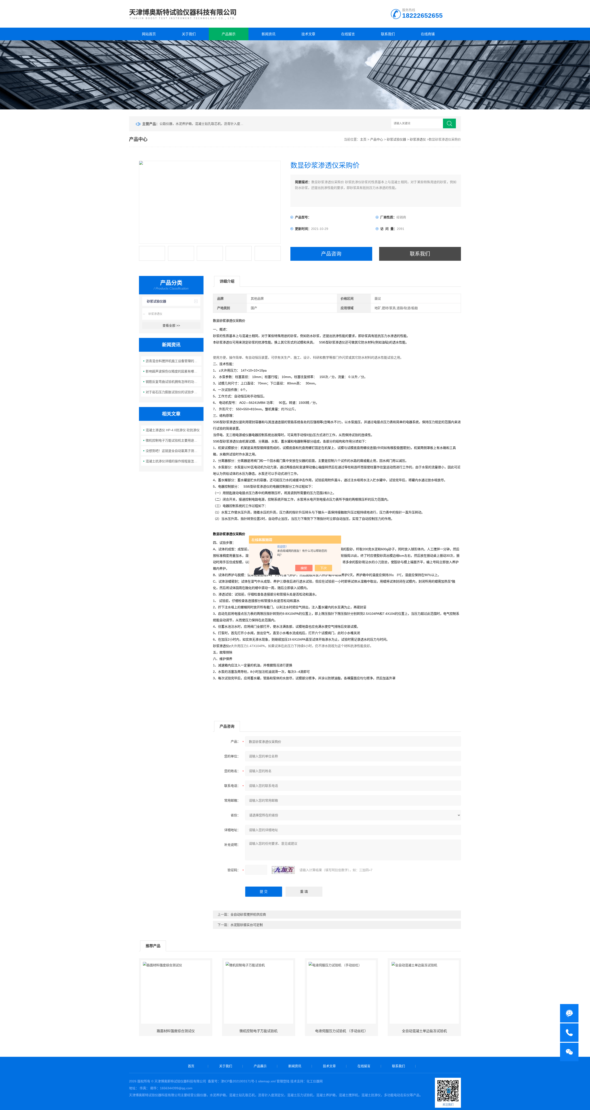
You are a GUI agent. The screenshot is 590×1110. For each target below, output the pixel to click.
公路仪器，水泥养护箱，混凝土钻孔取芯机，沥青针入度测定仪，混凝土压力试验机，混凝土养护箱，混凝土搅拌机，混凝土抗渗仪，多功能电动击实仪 (202, 124)
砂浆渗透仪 (418, 139)
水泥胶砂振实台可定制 (246, 925)
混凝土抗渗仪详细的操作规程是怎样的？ (174, 461)
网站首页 (149, 34)
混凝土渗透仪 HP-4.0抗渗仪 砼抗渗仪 (173, 430)
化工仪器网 (315, 1081)
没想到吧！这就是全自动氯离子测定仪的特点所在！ (174, 451)
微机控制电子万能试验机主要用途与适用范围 (174, 440)
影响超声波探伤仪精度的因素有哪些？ (173, 371)
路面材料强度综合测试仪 (176, 1031)
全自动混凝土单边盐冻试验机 (424, 1031)
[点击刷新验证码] (283, 870)
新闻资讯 (268, 34)
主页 (363, 139)
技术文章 (308, 34)
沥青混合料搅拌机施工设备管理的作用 (173, 361)
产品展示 (229, 34)
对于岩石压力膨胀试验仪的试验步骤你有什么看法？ (174, 392)
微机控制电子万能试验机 (258, 1031)
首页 (191, 1066)
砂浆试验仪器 (396, 139)
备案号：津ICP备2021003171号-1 (232, 1081)
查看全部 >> (171, 325)
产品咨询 (331, 254)
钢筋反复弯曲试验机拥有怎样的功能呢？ (174, 382)
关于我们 (189, 34)
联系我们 (388, 34)
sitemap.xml (267, 1081)
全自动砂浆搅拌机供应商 (248, 914)
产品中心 (376, 139)
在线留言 (348, 34)
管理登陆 (283, 1081)
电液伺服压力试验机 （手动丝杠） (341, 1031)
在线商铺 (428, 34)
